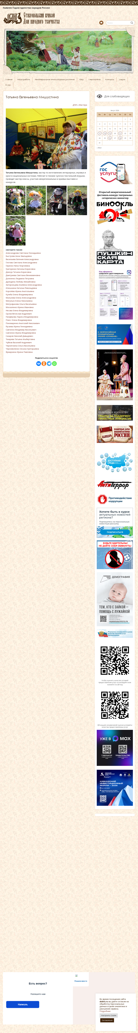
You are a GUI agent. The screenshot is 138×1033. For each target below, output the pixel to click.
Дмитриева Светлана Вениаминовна (23, 275)
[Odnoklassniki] (44, 363)
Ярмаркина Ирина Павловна (19, 352)
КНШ (82, 79)
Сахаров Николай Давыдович (19, 336)
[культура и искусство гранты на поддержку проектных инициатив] (115, 420)
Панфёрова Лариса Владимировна (22, 317)
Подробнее (105, 1011)
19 (110, 133)
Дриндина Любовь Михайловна (20, 281)
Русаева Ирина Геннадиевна (19, 326)
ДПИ (75, 105)
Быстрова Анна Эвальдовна (19, 256)
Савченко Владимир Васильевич (21, 329)
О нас (8, 85)
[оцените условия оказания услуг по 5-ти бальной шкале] (115, 678)
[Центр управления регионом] (115, 523)
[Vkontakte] (38, 363)
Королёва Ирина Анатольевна (20, 291)
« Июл (99, 148)
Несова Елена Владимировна (19, 310)
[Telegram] (49, 363)
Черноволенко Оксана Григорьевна (22, 349)
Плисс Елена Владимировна (19, 320)
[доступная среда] (115, 473)
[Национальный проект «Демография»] (115, 626)
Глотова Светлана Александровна (21, 262)
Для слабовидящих (117, 96)
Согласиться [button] (107, 1020)
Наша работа (23, 79)
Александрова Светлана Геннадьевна (23, 253)
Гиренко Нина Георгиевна (18, 265)
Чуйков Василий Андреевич (19, 342)
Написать (22, 1004)
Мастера (83, 105)
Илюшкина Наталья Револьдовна (21, 288)
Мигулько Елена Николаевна (19, 301)
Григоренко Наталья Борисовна (20, 269)
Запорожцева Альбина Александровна (24, 285)
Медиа (122, 79)
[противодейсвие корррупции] (115, 504)
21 (120, 133)
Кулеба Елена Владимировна (19, 294)
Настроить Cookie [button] (108, 1015)
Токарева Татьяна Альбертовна (20, 339)
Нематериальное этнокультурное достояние (55, 79)
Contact (101, 23)
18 (105, 133)
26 (110, 138)
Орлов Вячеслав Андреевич (19, 313)
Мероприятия (94, 79)
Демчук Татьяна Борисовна (18, 272)
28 (120, 138)
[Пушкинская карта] (115, 264)
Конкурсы (109, 79)
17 (99, 133)
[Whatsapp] (54, 363)
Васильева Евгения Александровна (22, 259)
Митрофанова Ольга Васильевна (21, 304)
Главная (9, 79)
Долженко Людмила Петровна (20, 278)
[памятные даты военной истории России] (115, 442)
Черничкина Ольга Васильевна (20, 345)
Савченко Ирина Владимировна (21, 333)
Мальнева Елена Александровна (21, 297)
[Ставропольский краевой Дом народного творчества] (45, 18)
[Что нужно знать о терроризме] (115, 490)
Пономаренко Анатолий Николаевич (23, 323)
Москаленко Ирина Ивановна (20, 307)
